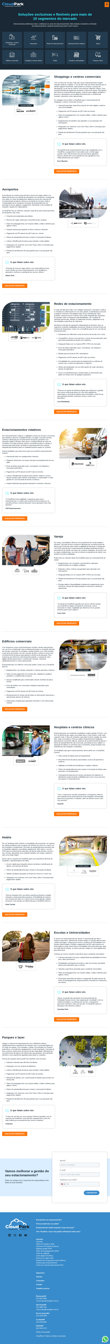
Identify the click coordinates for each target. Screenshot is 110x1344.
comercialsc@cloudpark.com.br (47, 1301)
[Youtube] (25, 1235)
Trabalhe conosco (42, 1288)
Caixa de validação (42, 1253)
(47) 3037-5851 (41, 1298)
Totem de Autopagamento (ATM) (47, 1251)
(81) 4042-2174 (41, 1328)
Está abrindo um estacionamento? (49, 1220)
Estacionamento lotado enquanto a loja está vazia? (55, 1227)
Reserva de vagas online (44, 1258)
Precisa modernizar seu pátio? (47, 1224)
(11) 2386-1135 (41, 1307)
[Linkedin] (9, 1235)
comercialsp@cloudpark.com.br (47, 1309)
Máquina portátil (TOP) (44, 1249)
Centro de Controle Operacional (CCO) (49, 1265)
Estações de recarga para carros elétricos (51, 1260)
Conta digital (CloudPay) (44, 1256)
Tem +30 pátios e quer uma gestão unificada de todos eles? (58, 1231)
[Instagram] (15, 1235)
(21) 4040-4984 (41, 1316)
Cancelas (39, 1241)
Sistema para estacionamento (46, 1263)
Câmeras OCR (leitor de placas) (47, 1246)
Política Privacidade (43, 1332)
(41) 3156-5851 (41, 1322)
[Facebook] (20, 1235)
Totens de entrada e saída (45, 1244)
